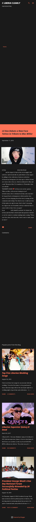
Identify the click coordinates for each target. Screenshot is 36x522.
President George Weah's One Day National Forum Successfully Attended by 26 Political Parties (16, 485)
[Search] (29, 3)
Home (4, 46)
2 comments (11, 394)
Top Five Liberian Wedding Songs (15, 374)
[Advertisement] (18, 26)
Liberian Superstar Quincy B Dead (15, 428)
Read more (30, 394)
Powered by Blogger (19, 517)
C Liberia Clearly (11, 3)
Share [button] (30, 227)
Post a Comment (12, 507)
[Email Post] (3, 227)
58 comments (11, 448)
